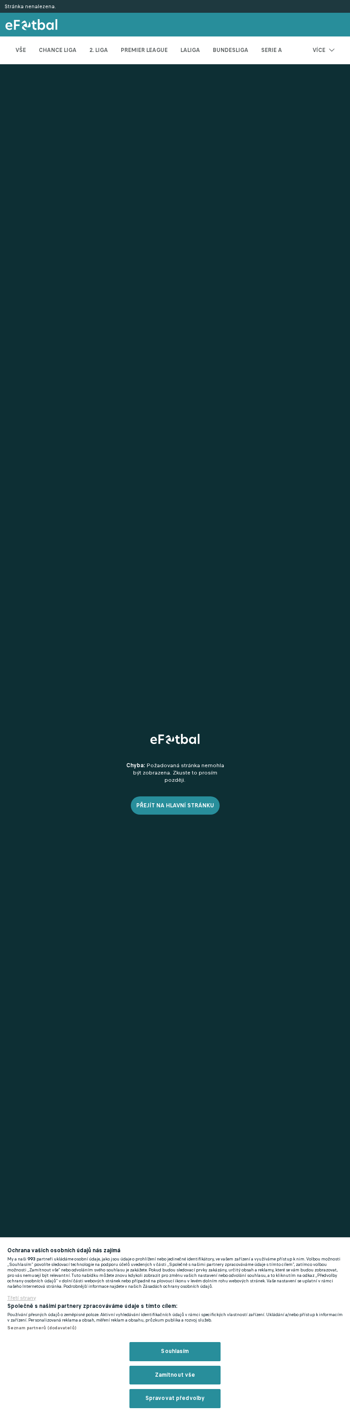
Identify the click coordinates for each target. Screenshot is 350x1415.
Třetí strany (21, 1297)
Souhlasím (175, 1351)
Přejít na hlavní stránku (175, 805)
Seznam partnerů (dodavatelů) (41, 1328)
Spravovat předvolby (175, 1398)
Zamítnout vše (175, 1375)
